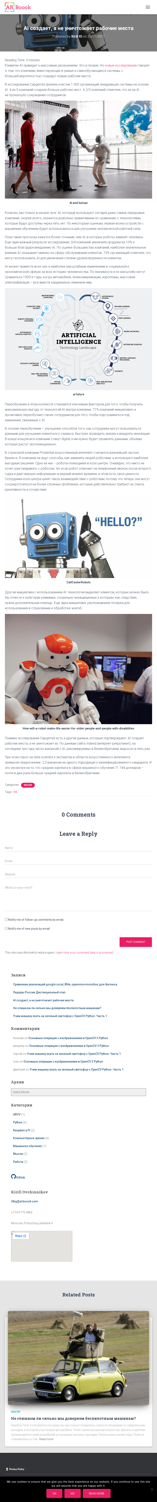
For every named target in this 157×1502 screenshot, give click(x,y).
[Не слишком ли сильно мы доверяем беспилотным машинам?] (78, 1357)
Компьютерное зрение (29, 1138)
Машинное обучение (27, 1146)
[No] (152, 1489)
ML (16, 792)
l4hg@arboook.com (24, 1201)
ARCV (16, 1114)
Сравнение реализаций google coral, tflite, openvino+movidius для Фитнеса (65, 984)
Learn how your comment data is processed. (84, 952)
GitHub (20, 1177)
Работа (18, 1161)
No (73, 1493)
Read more (46, 1439)
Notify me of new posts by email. (29, 928)
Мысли (28, 785)
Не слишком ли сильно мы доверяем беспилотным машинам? (57, 1008)
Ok (54, 1493)
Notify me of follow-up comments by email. (36, 919)
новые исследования (121, 65)
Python (17, 1122)
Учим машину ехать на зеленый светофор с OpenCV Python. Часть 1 (60, 1016)
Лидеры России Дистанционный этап (39, 992)
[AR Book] (19, 7)
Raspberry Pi (21, 1130)
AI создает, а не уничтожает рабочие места (43, 1000)
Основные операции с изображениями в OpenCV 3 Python (68, 1038)
